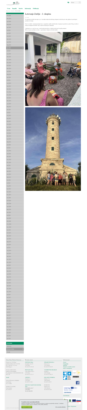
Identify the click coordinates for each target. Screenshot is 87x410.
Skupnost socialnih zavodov (69, 366)
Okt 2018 (9, 285)
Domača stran (8, 10)
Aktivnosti (9, 346)
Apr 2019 (9, 238)
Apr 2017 (9, 303)
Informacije (28, 8)
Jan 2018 (9, 265)
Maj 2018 (9, 277)
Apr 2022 (9, 139)
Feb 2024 (9, 65)
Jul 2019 (8, 247)
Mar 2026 (9, 18)
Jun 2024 (9, 77)
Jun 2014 (9, 335)
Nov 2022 (9, 159)
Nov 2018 (9, 288)
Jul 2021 (8, 183)
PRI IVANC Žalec (29, 369)
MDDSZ (65, 365)
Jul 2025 (8, 50)
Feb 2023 (9, 97)
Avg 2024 (9, 83)
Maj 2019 (9, 241)
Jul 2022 (8, 147)
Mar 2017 (9, 300)
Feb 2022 (9, 133)
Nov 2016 (9, 326)
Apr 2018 (9, 274)
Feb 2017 (9, 297)
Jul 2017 (8, 312)
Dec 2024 (9, 95)
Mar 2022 (9, 136)
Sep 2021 (9, 188)
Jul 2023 (8, 112)
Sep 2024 (9, 86)
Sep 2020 (9, 218)
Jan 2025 (9, 33)
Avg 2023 (9, 115)
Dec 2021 (9, 194)
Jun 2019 (9, 244)
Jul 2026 (8, 30)
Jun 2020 (9, 212)
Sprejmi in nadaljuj (26, 407)
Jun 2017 (9, 309)
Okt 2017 (9, 318)
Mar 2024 (9, 68)
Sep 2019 (9, 253)
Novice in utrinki (17, 10)
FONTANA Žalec (29, 362)
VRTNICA (27, 377)
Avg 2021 (9, 186)
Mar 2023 (9, 100)
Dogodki (14, 8)
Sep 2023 (9, 118)
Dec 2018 (9, 291)
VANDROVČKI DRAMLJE (50, 369)
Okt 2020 (9, 221)
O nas (8, 8)
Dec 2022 (9, 162)
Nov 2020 (9, 224)
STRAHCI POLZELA (49, 362)
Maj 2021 (9, 177)
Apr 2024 (9, 71)
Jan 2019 (9, 230)
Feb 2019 (9, 233)
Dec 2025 (9, 62)
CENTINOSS (66, 395)
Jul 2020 (8, 215)
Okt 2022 (9, 156)
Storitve (21, 8)
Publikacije (36, 8)
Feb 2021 (9, 168)
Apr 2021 (9, 174)
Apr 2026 (9, 21)
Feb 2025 (9, 36)
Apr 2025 (9, 42)
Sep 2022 (9, 153)
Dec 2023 (9, 127)
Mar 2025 (9, 39)
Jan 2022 (9, 130)
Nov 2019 (9, 259)
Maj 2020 (9, 209)
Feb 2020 (9, 200)
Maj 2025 (9, 45)
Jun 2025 (9, 48)
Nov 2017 (9, 321)
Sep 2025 (9, 53)
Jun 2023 (9, 109)
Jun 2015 (9, 332)
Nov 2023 (9, 124)
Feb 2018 (9, 268)
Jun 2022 (9, 144)
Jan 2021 (9, 165)
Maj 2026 (9, 24)
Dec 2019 (9, 262)
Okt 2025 (9, 56)
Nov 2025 (9, 59)
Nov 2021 (9, 191)
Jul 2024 (8, 80)
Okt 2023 (9, 121)
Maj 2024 (9, 74)
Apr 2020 (9, 206)
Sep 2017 (9, 315)
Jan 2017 (9, 294)
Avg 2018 (9, 280)
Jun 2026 (9, 27)
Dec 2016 (9, 329)
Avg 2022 (9, 150)
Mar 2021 (9, 171)
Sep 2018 (9, 282)
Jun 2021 (9, 180)
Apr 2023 (9, 103)
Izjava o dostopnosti (67, 368)
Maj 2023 (9, 106)
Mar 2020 (9, 203)
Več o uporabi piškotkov (60, 406)
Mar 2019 (9, 235)
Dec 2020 (9, 227)
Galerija (8, 352)
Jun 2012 (9, 338)
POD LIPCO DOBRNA (49, 377)
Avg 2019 (9, 250)
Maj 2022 (9, 142)
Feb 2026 (9, 15)
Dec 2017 (9, 324)
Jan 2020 (9, 197)
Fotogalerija (65, 363)
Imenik (7, 377)
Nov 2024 (9, 92)
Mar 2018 (9, 271)
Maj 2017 (9, 306)
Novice (64, 362)
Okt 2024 (9, 89)
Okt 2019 (9, 256)
